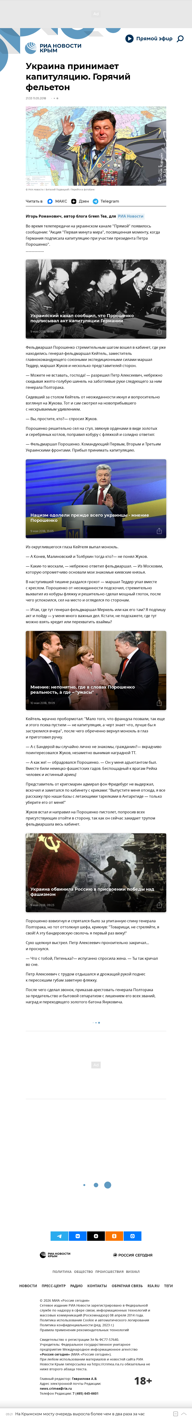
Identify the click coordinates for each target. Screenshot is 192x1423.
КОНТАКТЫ (97, 1286)
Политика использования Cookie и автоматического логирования (94, 1320)
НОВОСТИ (28, 1286)
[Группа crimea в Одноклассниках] (114, 1236)
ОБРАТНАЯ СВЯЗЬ (127, 1286)
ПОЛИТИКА (62, 1272)
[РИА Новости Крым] (53, 48)
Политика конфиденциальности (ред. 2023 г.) (77, 1325)
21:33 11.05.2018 (36, 98)
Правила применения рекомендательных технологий (84, 1330)
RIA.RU (153, 1286)
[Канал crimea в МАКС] (132, 1236)
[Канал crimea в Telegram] (59, 1236)
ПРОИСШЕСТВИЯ (109, 1272)
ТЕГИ (168, 1286)
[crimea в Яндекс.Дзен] (96, 1236)
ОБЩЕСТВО (83, 1272)
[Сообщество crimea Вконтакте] (78, 1236)
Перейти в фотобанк (83, 189)
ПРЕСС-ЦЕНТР (54, 1286)
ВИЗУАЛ (133, 1272)
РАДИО (76, 1286)
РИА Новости (131, 217)
